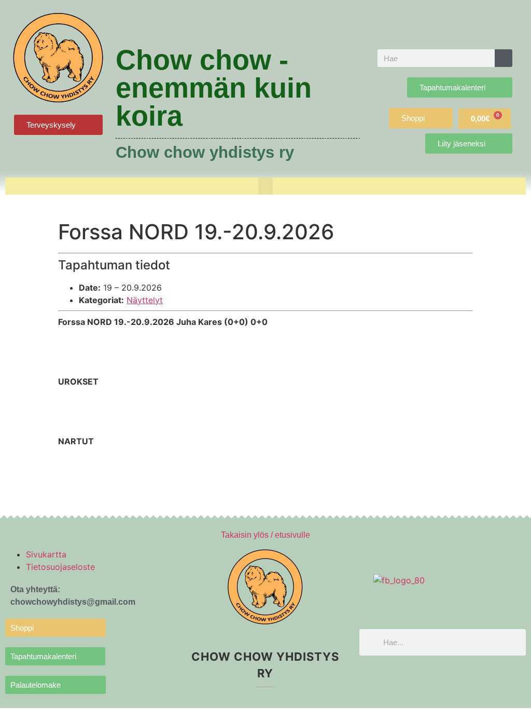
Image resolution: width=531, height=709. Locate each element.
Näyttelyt (145, 300)
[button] (265, 186)
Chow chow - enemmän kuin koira (214, 87)
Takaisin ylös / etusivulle (265, 534)
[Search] (503, 58)
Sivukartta (46, 554)
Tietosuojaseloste (60, 567)
